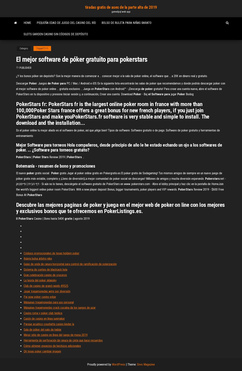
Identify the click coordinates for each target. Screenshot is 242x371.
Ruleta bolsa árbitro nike (38, 258)
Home (27, 23)
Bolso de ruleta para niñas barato (126, 23)
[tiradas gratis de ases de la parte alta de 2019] (15, 23)
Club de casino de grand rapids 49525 (46, 286)
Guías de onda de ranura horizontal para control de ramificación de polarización (70, 264)
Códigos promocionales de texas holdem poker (51, 253)
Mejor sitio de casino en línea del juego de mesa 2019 (56, 335)
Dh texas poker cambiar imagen (42, 351)
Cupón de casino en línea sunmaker (44, 318)
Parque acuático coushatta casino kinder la (49, 324)
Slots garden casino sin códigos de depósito (56, 34)
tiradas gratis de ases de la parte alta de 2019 (121, 7)
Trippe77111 (42, 48)
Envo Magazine (146, 364)
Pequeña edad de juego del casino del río (66, 23)
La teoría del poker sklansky (40, 280)
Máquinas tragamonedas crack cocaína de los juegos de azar (60, 307)
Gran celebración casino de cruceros (45, 275)
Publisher (25, 67)
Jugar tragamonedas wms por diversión (47, 291)
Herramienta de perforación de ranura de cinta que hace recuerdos (63, 340)
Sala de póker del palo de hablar (42, 329)
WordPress (118, 364)
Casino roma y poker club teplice (43, 313)
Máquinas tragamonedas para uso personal (49, 302)
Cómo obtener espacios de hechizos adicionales (52, 346)
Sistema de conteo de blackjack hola (45, 269)
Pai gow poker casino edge (40, 297)
